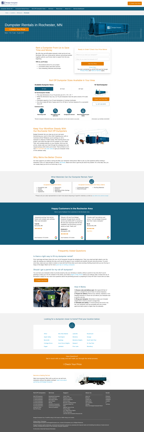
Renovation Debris (53, 399)
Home (6, 12)
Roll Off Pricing (37, 408)
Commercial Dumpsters (54, 405)
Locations (12, 12)
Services (50, 8)
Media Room (89, 401)
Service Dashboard (78, 8)
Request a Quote (67, 398)
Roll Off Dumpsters (38, 396)
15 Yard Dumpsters (38, 401)
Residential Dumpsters (54, 396)
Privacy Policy (92, 67)
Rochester (26, 12)
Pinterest (108, 396)
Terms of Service (96, 70)
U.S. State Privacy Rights (69, 410)
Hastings (60, 340)
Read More (89, 231)
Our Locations (89, 402)
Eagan (45, 346)
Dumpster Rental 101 (7, 8)
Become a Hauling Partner (69, 402)
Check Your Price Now (100, 99)
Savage (89, 337)
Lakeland (60, 346)
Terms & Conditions (53, 407)
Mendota (75, 337)
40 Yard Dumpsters (38, 405)
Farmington (61, 337)
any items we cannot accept (100, 195)
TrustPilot (47, 417)
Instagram (108, 399)
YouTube (108, 404)
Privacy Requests (67, 412)
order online (49, 148)
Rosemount (90, 333)
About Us (67, 8)
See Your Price (92, 63)
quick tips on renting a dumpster (65, 264)
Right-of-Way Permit (77, 274)
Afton (45, 333)
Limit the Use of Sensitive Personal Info (72, 413)
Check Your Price (136, 3)
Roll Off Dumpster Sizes (38, 8)
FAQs (64, 405)
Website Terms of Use (68, 407)
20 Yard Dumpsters (38, 402)
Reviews (88, 398)
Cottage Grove (48, 343)
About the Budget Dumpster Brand (94, 405)
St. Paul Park (90, 343)
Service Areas (66, 401)
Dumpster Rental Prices (22, 8)
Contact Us (88, 399)
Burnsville (46, 340)
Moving (50, 402)
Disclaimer (43, 421)
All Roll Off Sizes (37, 407)
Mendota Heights (77, 340)
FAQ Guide (62, 162)
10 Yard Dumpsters (38, 398)
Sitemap (88, 404)
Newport (75, 343)
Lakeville (75, 333)
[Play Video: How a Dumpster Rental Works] (51, 297)
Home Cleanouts (53, 398)
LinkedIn (108, 401)
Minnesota (19, 12)
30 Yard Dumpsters (38, 404)
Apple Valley (47, 337)
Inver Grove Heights (64, 343)
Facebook (108, 398)
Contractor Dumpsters (54, 404)
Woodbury (90, 346)
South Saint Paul (91, 340)
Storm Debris (52, 401)
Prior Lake (75, 346)
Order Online (66, 396)
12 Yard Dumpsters (38, 399)
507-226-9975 (102, 104)
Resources (59, 8)
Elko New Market (63, 333)
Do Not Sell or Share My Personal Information (44, 428)
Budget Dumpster (41, 422)
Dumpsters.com (69, 422)
